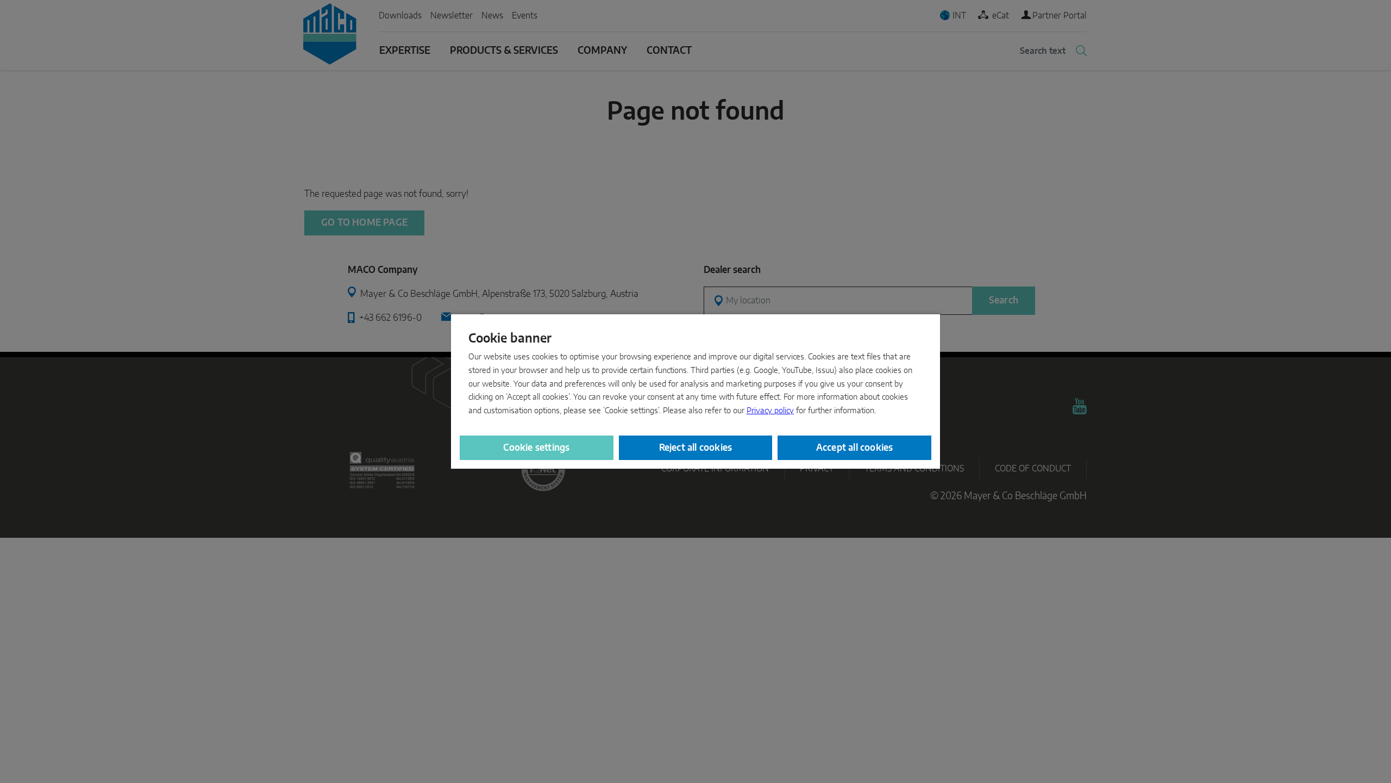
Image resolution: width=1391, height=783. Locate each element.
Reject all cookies (695, 447)
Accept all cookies (854, 447)
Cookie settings (536, 447)
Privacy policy (770, 411)
